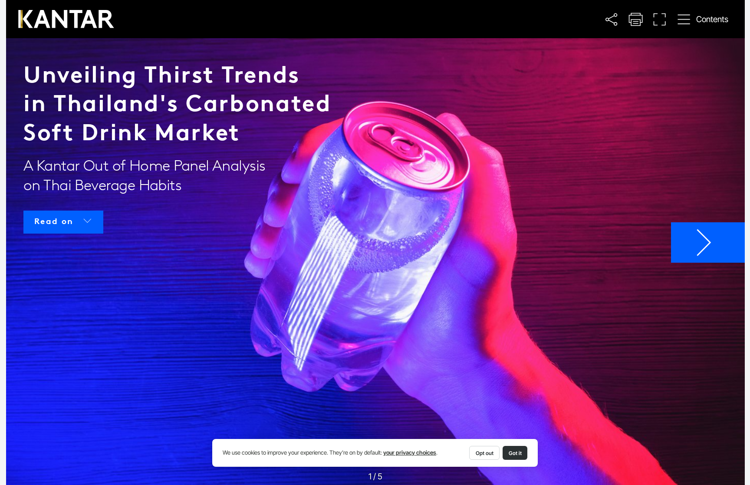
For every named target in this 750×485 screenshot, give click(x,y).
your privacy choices (409, 452)
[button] (611, 19)
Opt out (484, 453)
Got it (515, 453)
